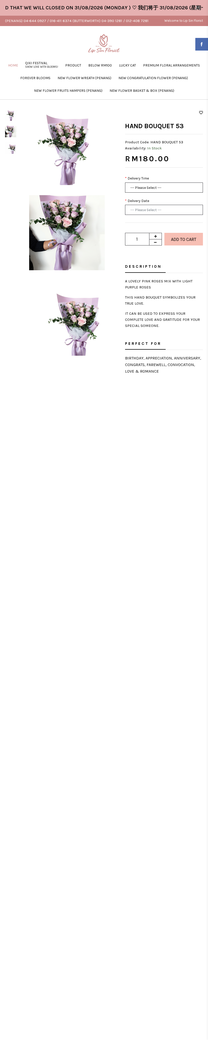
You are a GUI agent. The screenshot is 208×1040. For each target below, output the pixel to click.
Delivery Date (138, 201)
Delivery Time (138, 178)
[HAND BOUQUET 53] (67, 147)
